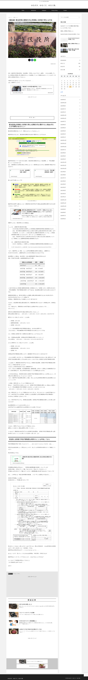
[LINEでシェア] (35, 60)
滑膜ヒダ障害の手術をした (67, 31)
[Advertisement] (32, 68)
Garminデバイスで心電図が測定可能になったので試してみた (70, 26)
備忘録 (16, 573)
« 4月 (61, 92)
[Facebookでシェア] (32, 60)
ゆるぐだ (11, 573)
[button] (79, 17)
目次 (31, 117)
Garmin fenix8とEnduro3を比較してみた (70, 34)
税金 (19, 573)
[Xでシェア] (29, 60)
